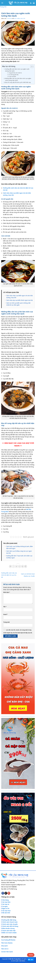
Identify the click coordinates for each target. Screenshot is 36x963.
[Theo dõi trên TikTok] (5, 893)
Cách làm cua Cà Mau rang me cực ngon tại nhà (19, 552)
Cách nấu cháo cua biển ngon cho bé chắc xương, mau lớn (19, 296)
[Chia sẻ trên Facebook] (13, 566)
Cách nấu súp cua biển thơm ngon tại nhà (19, 300)
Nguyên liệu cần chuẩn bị (15, 73)
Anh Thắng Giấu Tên (19, 18)
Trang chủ (3, 7)
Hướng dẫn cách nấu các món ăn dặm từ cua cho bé (9, 575)
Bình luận (6, 592)
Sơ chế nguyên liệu (14, 74)
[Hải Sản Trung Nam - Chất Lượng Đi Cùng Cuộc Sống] (18, 3)
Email (5, 614)
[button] (2, 3)
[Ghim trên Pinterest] (22, 566)
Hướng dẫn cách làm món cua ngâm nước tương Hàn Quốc (17, 70)
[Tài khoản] (31, 3)
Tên (4, 606)
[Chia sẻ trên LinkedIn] (25, 566)
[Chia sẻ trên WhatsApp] (10, 566)
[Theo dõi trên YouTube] (8, 893)
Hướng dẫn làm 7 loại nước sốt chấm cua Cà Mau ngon (19, 557)
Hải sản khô (6, 913)
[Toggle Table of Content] (31, 66)
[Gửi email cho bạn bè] (19, 566)
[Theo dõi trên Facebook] (2, 893)
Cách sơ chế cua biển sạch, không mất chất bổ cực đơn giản (18, 304)
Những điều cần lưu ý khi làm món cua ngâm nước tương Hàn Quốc (18, 79)
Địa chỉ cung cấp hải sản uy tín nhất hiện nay (18, 82)
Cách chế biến (12, 76)
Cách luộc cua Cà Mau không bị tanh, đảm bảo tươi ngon (19, 547)
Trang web (6, 622)
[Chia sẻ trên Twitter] (16, 566)
